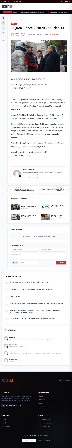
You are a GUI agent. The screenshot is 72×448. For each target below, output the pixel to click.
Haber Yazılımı (29, 440)
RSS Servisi (6, 426)
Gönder (61, 262)
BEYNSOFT (46, 440)
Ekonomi (42, 400)
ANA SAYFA (15, 19)
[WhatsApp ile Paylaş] (3, 28)
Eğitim (41, 396)
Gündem (42, 410)
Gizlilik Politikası (45, 419)
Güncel (22, 19)
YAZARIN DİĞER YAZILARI (30, 177)
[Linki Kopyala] (3, 33)
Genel (41, 403)
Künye (13, 1)
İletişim (18, 1)
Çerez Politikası (44, 426)
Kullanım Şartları (45, 423)
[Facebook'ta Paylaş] (3, 18)
